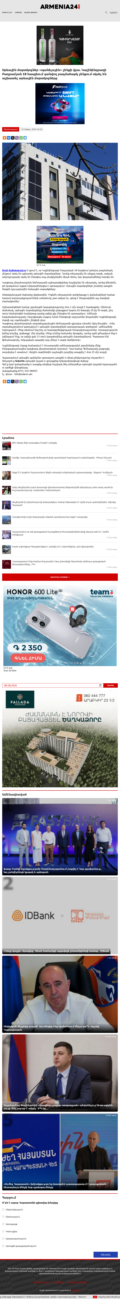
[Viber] (17, 138)
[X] (12, 138)
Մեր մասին (58, 1282)
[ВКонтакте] (8, 138)
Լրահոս (8, 437)
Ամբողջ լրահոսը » (60, 577)
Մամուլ (18, 12)
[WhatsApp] (21, 138)
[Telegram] (25, 138)
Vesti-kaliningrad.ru (14, 270)
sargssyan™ (76, 1290)
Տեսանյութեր (31, 12)
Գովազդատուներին (77, 1282)
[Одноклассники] (4, 138)
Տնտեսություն (11, 129)
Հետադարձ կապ (41, 1282)
